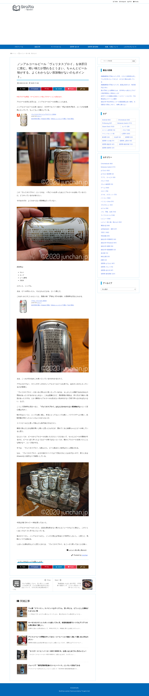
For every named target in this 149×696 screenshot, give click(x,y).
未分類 (104, 253)
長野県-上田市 (126, 141)
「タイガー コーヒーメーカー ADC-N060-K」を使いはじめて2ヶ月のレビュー (57, 651)
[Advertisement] (74, 29)
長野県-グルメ (107, 267)
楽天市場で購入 (36, 118)
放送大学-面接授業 (108, 249)
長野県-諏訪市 (108, 144)
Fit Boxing (107, 123)
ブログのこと (107, 205)
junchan (85, 555)
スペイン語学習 (108, 130)
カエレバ (39, 116)
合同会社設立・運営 (109, 229)
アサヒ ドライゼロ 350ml (39, 300)
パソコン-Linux (107, 201)
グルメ (105, 181)
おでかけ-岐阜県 (107, 174)
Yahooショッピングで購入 (59, 118)
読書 (104, 260)
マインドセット (108, 133)
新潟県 (106, 137)
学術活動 (105, 236)
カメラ (125, 126)
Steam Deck (108, 126)
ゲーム (105, 188)
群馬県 (129, 137)
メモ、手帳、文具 (108, 212)
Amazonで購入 (45, 118)
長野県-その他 (108, 141)
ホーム (14, 53)
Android (106, 120)
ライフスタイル (108, 215)
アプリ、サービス (108, 177)
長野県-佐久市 (107, 270)
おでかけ (105, 170)
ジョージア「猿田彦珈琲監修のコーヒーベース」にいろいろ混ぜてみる (54, 665)
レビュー (105, 218)
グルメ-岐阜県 (107, 184)
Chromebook (124, 120)
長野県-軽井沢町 (126, 144)
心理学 (126, 133)
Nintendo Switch (124, 123)
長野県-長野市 (108, 148)
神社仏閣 (105, 256)
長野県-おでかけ (108, 263)
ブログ (126, 130)
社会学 (117, 137)
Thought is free (86, 691)
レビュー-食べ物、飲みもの (28, 53)
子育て (105, 232)
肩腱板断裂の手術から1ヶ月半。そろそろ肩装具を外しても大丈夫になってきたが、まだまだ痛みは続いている (118, 79)
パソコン (105, 198)
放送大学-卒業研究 (108, 239)
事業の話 (105, 225)
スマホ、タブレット (109, 194)
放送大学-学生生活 (109, 243)
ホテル (104, 208)
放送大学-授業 (107, 246)
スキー (104, 191)
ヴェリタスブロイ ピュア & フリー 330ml (43, 114)
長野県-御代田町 (108, 274)
